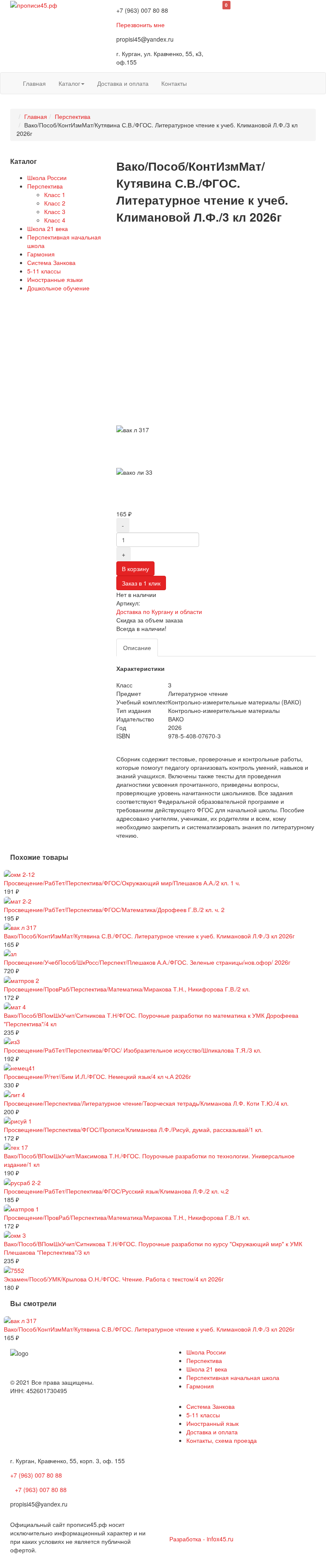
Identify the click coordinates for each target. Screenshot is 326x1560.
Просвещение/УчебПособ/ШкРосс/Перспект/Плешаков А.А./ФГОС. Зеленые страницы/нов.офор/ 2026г (147, 962)
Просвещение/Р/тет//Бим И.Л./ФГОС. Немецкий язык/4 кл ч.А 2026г (97, 1076)
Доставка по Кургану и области (159, 611)
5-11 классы (44, 271)
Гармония (41, 254)
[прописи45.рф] (33, 4)
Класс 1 (54, 194)
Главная (34, 83)
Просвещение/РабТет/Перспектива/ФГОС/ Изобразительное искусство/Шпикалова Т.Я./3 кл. (132, 1050)
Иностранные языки (55, 279)
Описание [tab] (137, 647)
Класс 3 (54, 211)
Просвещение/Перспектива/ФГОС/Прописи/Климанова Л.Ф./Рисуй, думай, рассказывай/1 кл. (133, 1129)
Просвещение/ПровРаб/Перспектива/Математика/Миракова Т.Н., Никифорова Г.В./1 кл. (127, 1217)
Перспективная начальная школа (232, 1377)
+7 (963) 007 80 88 (36, 1475)
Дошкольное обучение (58, 288)
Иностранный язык (212, 1423)
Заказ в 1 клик (141, 583)
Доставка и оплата (123, 83)
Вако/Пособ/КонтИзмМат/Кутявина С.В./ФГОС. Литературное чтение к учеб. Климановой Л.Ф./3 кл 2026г (149, 936)
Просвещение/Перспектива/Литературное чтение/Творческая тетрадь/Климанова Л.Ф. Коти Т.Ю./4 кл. (146, 1103)
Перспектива (72, 116)
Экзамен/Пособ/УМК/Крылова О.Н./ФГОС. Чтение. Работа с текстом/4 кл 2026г (114, 1279)
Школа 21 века (47, 228)
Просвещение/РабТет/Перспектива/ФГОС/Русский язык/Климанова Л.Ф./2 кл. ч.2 (116, 1191)
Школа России (47, 177)
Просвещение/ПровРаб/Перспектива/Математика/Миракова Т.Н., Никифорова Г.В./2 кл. (127, 989)
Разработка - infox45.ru (201, 1539)
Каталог (69, 83)
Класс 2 (54, 203)
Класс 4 (54, 220)
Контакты (174, 83)
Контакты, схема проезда (221, 1440)
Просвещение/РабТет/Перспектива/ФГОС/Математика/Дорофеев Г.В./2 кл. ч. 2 (114, 909)
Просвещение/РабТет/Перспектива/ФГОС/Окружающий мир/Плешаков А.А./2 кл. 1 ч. (122, 883)
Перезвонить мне (140, 24)
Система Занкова (51, 262)
